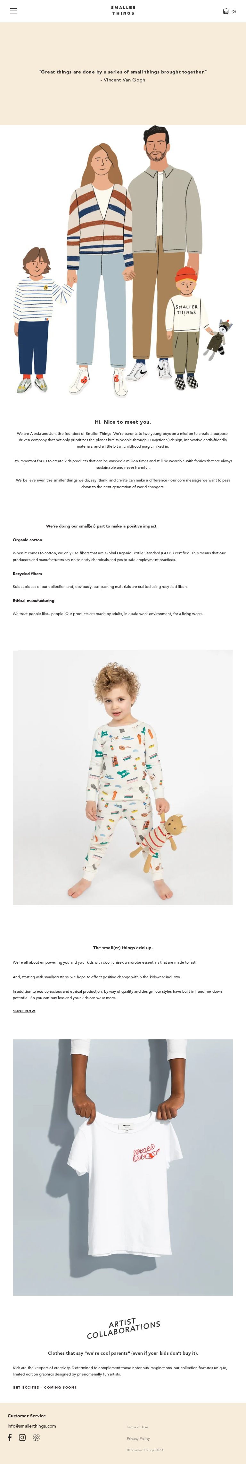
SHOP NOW (24, 1011)
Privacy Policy (138, 1438)
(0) (234, 11)
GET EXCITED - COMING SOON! (44, 1387)
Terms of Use (137, 1427)
